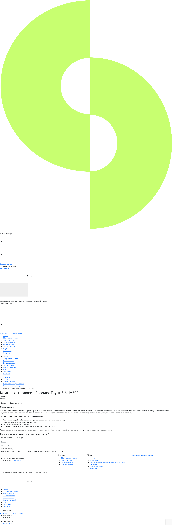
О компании (7, 351)
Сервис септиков (9, 342)
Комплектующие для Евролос (13, 386)
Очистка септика (67, 464)
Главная (5, 336)
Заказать (4, 403)
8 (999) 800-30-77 (5, 334)
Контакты (6, 353)
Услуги (5, 349)
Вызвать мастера (7, 231)
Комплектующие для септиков (13, 384)
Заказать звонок (6, 264)
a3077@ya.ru (4, 268)
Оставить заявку (7, 449)
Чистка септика (8, 344)
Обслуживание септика (11, 338)
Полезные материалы (97, 467)
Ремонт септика (8, 340)
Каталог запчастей (9, 347)
